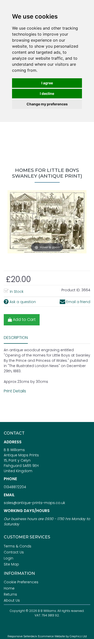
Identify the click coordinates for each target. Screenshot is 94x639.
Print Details (15, 391)
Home (9, 588)
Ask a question (22, 301)
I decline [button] (47, 93)
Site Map (11, 564)
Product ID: (70, 290)
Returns (10, 594)
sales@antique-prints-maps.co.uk (34, 502)
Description (16, 337)
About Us (12, 600)
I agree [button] (47, 83)
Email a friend (77, 301)
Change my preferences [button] (47, 104)
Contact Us (14, 552)
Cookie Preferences (21, 582)
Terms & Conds (17, 546)
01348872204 (15, 486)
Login (8, 558)
